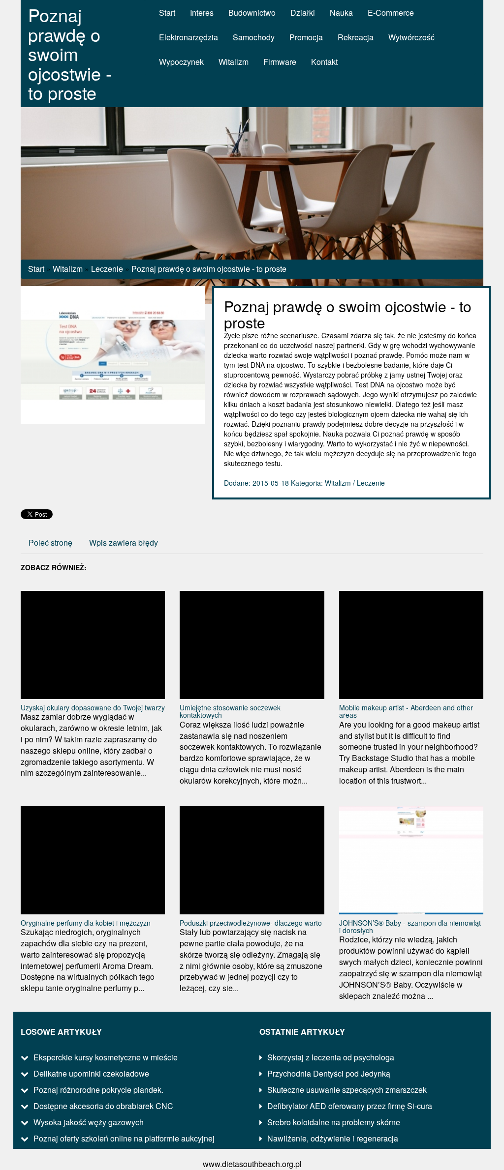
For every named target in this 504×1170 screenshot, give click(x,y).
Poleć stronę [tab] (50, 542)
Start (36, 268)
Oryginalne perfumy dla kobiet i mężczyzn (86, 923)
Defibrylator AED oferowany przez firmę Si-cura (349, 1106)
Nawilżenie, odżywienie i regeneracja (332, 1138)
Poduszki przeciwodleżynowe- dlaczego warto (251, 923)
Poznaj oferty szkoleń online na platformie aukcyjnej (124, 1138)
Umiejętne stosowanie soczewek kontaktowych (230, 711)
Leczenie (107, 268)
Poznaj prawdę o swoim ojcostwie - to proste (208, 268)
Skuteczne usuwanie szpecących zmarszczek (347, 1089)
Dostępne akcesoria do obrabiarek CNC (103, 1106)
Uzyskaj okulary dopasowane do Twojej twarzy (93, 707)
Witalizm (68, 268)
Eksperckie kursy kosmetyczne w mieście (105, 1057)
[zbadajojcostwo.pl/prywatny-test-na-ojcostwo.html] (113, 353)
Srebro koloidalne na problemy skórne (333, 1122)
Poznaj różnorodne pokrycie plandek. (98, 1089)
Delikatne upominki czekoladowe (91, 1073)
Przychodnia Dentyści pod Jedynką (328, 1073)
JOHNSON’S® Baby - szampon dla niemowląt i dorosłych (410, 926)
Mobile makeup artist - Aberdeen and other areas (406, 711)
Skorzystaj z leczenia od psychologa (330, 1057)
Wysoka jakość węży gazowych (88, 1122)
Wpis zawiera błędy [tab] (123, 542)
